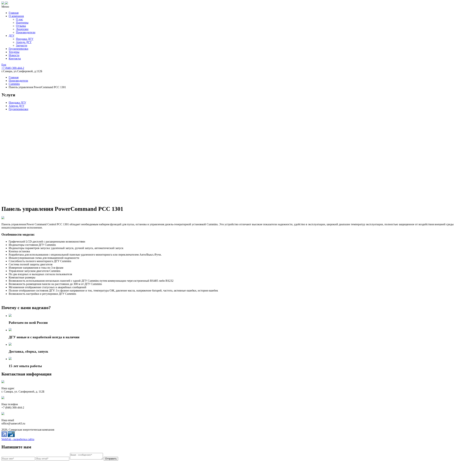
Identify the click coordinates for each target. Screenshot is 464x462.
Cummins (14, 83)
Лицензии (22, 29)
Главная (13, 12)
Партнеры (22, 22)
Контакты (15, 58)
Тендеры (14, 52)
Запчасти (21, 45)
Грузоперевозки (18, 48)
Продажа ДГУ (24, 38)
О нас (19, 19)
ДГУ (11, 35)
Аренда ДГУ (24, 42)
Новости (14, 55)
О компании (16, 16)
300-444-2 (12, 67)
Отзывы (21, 25)
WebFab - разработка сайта (17, 439)
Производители (25, 32)
